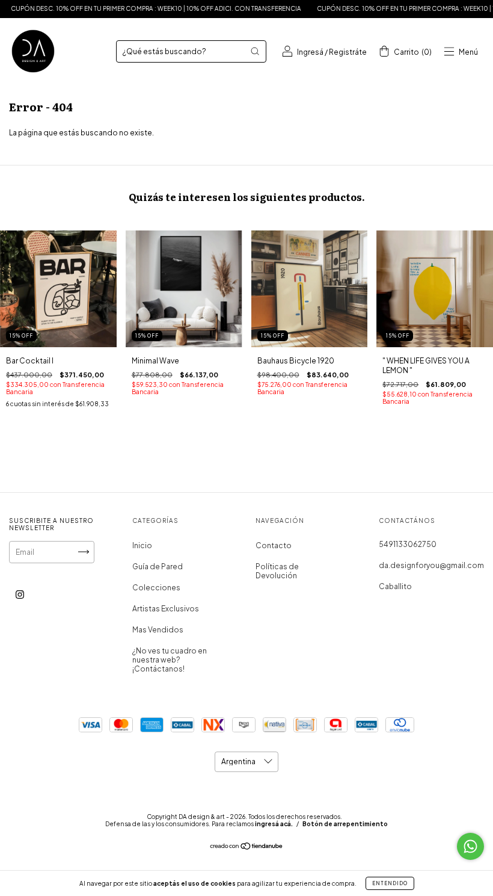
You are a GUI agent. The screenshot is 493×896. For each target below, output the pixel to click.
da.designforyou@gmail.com (431, 565)
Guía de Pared (157, 566)
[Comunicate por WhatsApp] (470, 846)
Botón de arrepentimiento (345, 823)
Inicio (142, 545)
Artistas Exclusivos (165, 608)
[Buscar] (255, 51)
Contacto (274, 545)
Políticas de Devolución (277, 571)
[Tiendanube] (246, 847)
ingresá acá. (274, 823)
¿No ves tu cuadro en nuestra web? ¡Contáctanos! (169, 659)
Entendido (390, 883)
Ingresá (310, 52)
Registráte (348, 52)
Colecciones (156, 587)
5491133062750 (407, 544)
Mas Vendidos (157, 629)
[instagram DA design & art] (20, 594)
